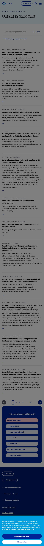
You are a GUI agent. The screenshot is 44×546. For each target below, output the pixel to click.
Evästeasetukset (22, 542)
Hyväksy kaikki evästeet (21, 536)
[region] (22, 530)
